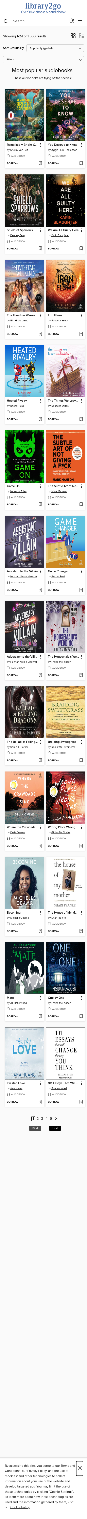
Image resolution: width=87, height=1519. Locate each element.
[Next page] (55, 1118)
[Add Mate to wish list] (40, 1016)
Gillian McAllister (60, 832)
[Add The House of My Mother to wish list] (81, 931)
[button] (73, 37)
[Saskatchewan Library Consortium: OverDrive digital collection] (43, 8)
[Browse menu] (80, 21)
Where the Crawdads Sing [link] (22, 827)
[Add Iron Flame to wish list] (81, 334)
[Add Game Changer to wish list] (81, 590)
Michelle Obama (19, 917)
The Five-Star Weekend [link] (22, 315)
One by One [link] (56, 998)
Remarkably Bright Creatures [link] (22, 145)
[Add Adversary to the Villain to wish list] (40, 675)
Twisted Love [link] (16, 1083)
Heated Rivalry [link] (17, 401)
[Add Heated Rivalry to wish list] (40, 419)
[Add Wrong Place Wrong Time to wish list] (81, 846)
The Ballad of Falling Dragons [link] (22, 742)
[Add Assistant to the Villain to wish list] (40, 590)
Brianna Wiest (59, 1088)
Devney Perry (17, 235)
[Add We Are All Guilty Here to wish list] (81, 248)
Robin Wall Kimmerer (63, 747)
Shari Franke (58, 917)
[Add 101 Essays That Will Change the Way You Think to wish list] (81, 1102)
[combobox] (35, 21)
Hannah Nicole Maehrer (23, 576)
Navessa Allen (18, 491)
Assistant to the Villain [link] (22, 571)
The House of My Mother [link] (64, 913)
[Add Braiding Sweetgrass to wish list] (81, 760)
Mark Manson (59, 491)
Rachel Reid (17, 406)
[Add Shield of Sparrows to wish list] (40, 248)
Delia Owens (17, 832)
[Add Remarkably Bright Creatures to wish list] (40, 163)
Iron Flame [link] (55, 315)
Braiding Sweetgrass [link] (62, 742)
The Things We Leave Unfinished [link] (64, 401)
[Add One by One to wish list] (81, 1016)
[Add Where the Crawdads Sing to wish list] (40, 846)
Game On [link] (13, 486)
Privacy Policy (37, 1471)
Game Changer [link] (58, 571)
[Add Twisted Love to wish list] (40, 1102)
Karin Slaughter (60, 235)
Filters (10, 59)
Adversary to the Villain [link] (22, 657)
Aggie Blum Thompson (64, 150)
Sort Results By (13, 48)
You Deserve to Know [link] (62, 145)
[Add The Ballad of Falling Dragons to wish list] (40, 760)
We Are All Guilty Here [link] (63, 230)
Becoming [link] (14, 913)
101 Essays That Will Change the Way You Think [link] (64, 1083)
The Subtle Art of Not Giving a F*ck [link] (64, 486)
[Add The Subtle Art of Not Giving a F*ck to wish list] (81, 504)
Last (55, 1128)
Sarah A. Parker (19, 747)
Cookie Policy (20, 1507)
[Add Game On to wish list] (40, 504)
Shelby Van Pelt (19, 150)
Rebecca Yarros (60, 320)
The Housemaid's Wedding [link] (64, 657)
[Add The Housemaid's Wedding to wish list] (81, 675)
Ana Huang (16, 1088)
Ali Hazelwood (18, 1003)
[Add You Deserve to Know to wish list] (81, 163)
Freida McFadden (61, 662)
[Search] (5, 21)
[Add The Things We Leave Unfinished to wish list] (81, 419)
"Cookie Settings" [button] (61, 1492)
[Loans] (72, 21)
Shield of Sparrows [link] (20, 230)
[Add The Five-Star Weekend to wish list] (40, 334)
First (35, 1128)
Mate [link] (10, 998)
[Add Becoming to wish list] (40, 931)
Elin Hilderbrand (19, 320)
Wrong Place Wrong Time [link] (64, 827)
